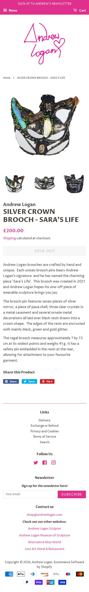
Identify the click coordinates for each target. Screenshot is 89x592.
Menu (12, 11)
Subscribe (71, 494)
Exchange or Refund (45, 426)
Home (6, 78)
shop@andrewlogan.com (44, 515)
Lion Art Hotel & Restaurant (44, 549)
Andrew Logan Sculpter (44, 529)
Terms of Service (44, 437)
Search (44, 442)
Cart (82, 11)
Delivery (45, 420)
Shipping (9, 238)
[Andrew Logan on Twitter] (36, 463)
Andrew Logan (42, 562)
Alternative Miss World (44, 542)
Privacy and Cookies (44, 431)
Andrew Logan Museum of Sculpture (44, 535)
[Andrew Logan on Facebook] (44, 463)
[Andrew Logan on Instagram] (53, 463)
